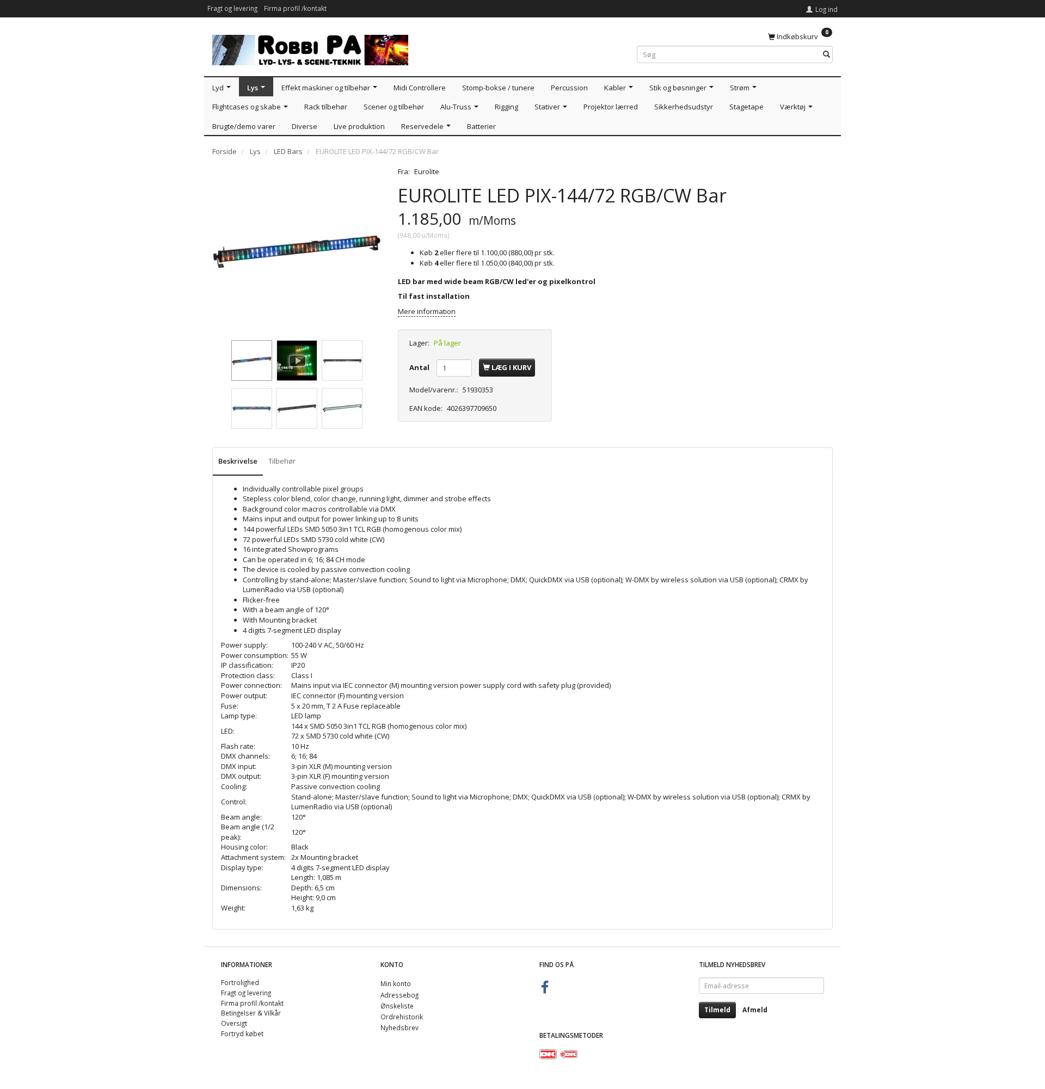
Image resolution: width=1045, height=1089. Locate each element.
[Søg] (826, 55)
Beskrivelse (237, 461)
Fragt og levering (232, 8)
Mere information (427, 311)
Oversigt (234, 1023)
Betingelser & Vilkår (251, 1012)
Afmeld (754, 1009)
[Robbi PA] (310, 47)
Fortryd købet (242, 1033)
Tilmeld (717, 1009)
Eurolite (426, 171)
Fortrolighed (240, 982)
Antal (420, 367)
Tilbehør (282, 461)
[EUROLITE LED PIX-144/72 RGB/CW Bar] (297, 251)
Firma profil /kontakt (295, 8)
